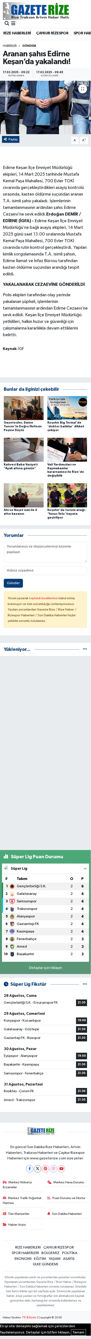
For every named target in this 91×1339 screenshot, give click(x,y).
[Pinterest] (45, 1168)
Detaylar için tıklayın (45, 968)
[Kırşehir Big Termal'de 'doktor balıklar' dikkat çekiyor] (67, 408)
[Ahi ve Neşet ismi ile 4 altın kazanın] (24, 495)
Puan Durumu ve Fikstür (68, 1198)
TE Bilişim (29, 1317)
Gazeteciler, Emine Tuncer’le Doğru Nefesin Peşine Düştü (23, 426)
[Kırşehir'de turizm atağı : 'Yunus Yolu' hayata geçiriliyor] (67, 495)
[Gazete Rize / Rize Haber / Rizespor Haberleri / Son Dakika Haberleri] (47, 11)
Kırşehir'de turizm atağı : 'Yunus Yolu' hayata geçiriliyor (66, 514)
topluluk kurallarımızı (44, 598)
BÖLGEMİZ (50, 1253)
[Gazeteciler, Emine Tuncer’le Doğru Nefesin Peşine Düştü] (24, 408)
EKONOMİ (23, 1259)
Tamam (78, 1332)
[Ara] (7, 24)
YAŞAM (55, 1259)
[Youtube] (61, 1168)
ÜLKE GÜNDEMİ (45, 1264)
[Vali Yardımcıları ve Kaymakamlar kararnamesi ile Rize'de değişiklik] (67, 450)
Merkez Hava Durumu (68, 1182)
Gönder (13, 583)
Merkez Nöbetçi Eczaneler (17, 1185)
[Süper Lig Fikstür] (85, 984)
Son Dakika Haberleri (67, 1213)
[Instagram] (53, 1168)
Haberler (10, 45)
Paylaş (13, 139)
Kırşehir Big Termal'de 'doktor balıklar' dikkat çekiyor (65, 426)
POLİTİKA (69, 1253)
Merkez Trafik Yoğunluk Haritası (22, 1200)
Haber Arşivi (17, 1224)
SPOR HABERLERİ (25, 1253)
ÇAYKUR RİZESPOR (52, 33)
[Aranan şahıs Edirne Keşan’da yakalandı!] (45, 107)
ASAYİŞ (68, 1259)
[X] (37, 1168)
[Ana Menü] (13, 24)
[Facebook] (29, 1168)
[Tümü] (85, 649)
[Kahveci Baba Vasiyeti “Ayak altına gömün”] (24, 450)
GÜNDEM (29, 45)
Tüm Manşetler (19, 1213)
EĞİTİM (40, 1259)
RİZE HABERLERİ (17, 33)
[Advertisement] (45, 705)
